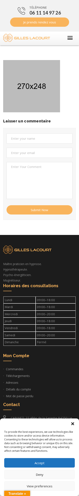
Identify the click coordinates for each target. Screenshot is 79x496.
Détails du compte (18, 389)
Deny (39, 474)
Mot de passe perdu (19, 396)
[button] (73, 424)
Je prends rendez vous (39, 22)
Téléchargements (18, 376)
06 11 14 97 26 (45, 13)
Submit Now (39, 210)
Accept (39, 463)
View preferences (39, 486)
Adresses (12, 383)
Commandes (14, 369)
